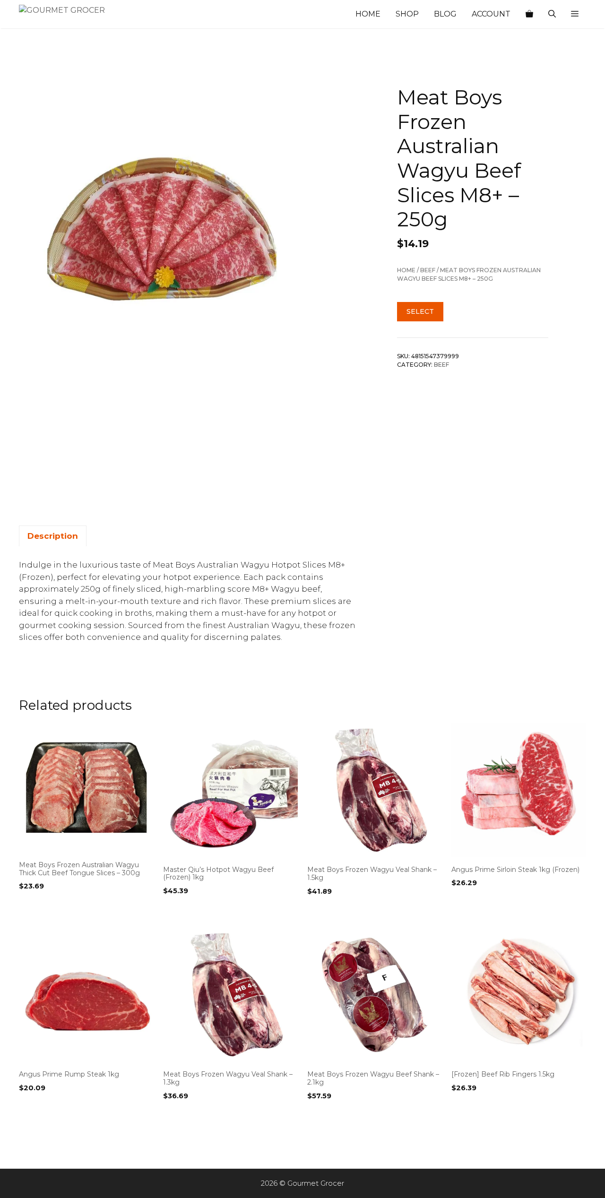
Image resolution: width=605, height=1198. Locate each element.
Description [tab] (52, 536)
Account (491, 13)
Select (420, 311)
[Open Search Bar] (552, 14)
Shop (407, 13)
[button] (574, 14)
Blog (445, 13)
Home (367, 13)
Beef (427, 270)
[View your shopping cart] (529, 14)
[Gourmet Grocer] (66, 14)
